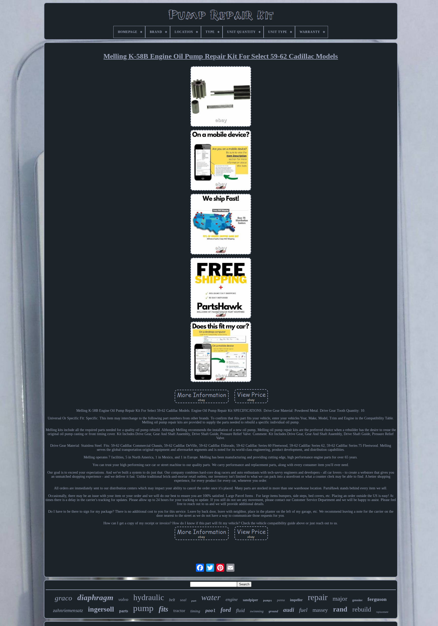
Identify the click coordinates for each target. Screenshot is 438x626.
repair (317, 597)
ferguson (377, 599)
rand (340, 609)
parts (123, 611)
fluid (240, 610)
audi (288, 610)
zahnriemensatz (68, 610)
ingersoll (101, 609)
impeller (296, 600)
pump (143, 608)
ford (226, 609)
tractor (179, 610)
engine (232, 599)
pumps (267, 600)
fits (163, 609)
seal (183, 600)
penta (281, 600)
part (193, 600)
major (340, 598)
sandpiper (250, 600)
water (211, 597)
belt (172, 600)
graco (63, 598)
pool (210, 611)
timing (195, 611)
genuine (357, 600)
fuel (303, 610)
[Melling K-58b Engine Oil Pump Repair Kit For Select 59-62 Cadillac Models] (221, 97)
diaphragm (95, 597)
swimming (257, 611)
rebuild (361, 609)
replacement (382, 612)
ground (273, 611)
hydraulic (148, 597)
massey (320, 610)
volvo (123, 599)
